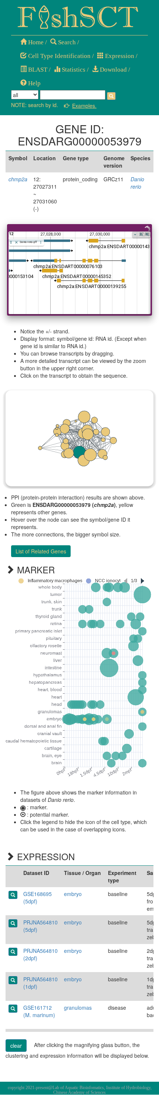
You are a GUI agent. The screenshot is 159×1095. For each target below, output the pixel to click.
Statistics (72, 69)
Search (66, 42)
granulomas (78, 1007)
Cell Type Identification (59, 55)
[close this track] (16, 242)
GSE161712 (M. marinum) (39, 1011)
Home (35, 42)
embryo (73, 893)
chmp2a (18, 179)
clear (16, 1045)
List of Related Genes (41, 551)
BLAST (37, 69)
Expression (119, 55)
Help (34, 83)
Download (112, 69)
